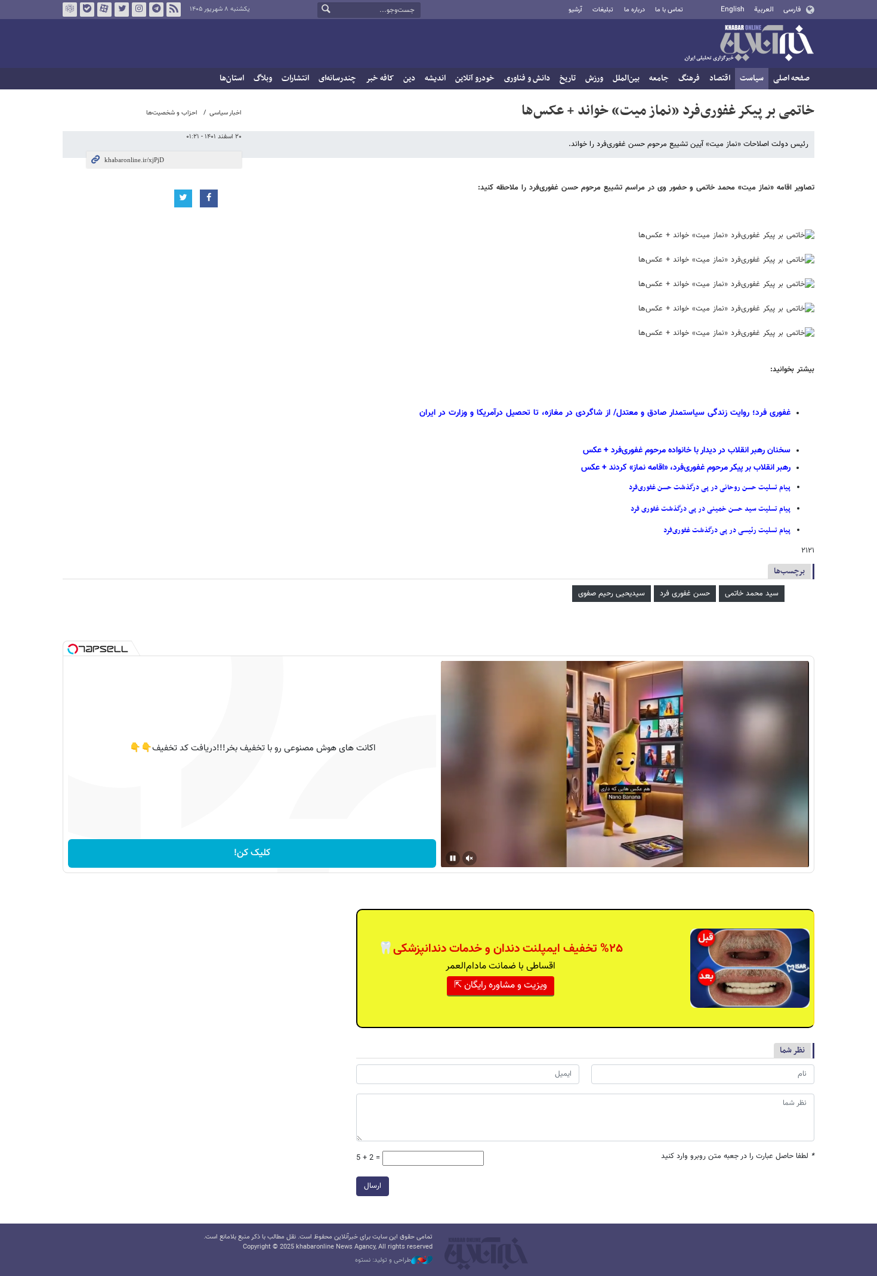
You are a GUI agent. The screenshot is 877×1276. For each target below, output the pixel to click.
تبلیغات (602, 10)
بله (87, 9)
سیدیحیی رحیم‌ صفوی (611, 594)
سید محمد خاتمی (752, 594)
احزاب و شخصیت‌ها (171, 113)
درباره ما (634, 10)
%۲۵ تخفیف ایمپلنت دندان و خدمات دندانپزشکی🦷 (500, 948)
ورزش (594, 78)
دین (409, 78)
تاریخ (568, 78)
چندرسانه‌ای (337, 78)
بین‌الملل (626, 78)
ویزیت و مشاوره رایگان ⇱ (500, 985)
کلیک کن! (252, 853)
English (733, 9)
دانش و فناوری (527, 78)
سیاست (752, 78)
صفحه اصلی (791, 78)
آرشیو (575, 10)
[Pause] (453, 858)
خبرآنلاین (748, 44)
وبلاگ (263, 78)
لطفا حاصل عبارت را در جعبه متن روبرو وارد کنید (737, 1156)
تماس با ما (669, 10)
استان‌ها (232, 78)
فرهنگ (689, 78)
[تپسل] (73, 649)
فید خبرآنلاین (173, 9)
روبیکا (70, 9)
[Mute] (469, 858)
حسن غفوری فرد (685, 594)
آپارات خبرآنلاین (104, 9)
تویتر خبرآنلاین (122, 9)
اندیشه (435, 78)
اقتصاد (719, 78)
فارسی (792, 9)
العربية (764, 9)
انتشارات (295, 78)
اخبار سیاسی (225, 113)
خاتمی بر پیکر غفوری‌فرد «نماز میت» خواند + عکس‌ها (667, 111)
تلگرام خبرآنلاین (156, 9)
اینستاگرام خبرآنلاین (139, 9)
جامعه (659, 78)
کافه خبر (380, 78)
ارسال (372, 1186)
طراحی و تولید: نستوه (383, 1260)
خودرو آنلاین (475, 78)
